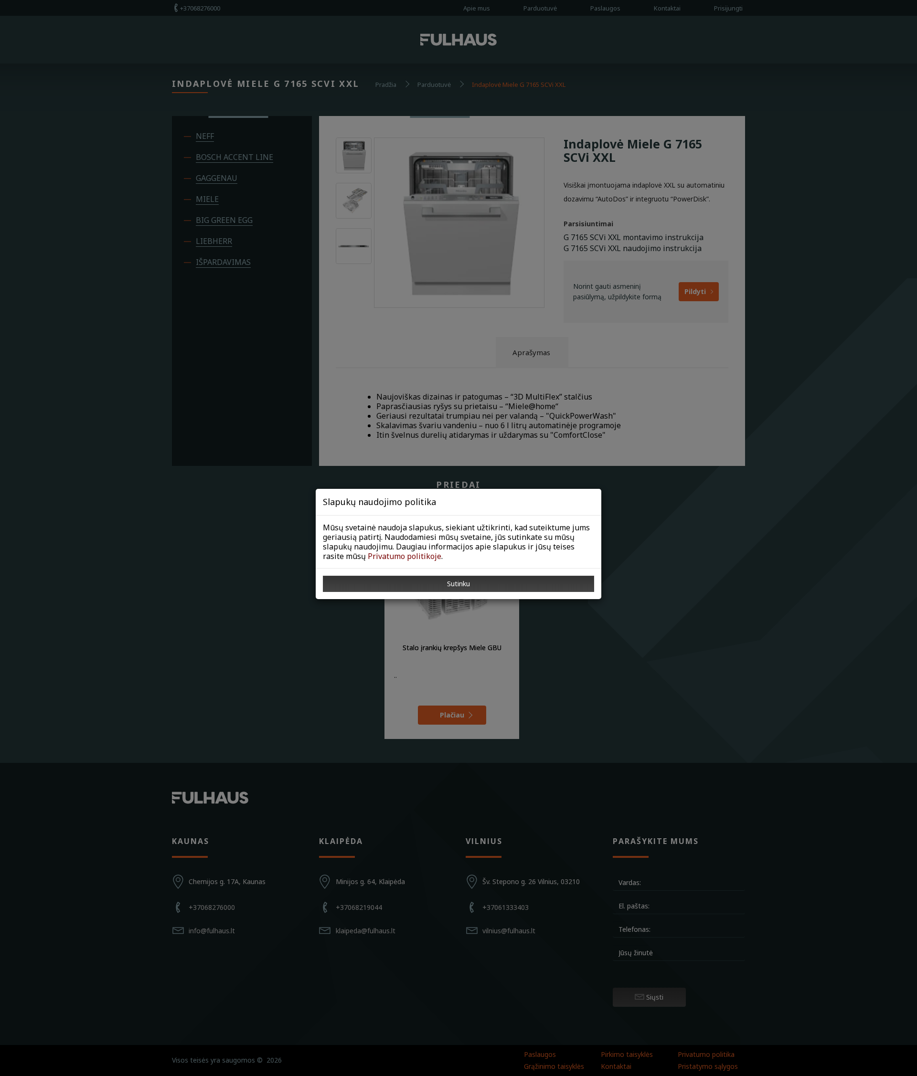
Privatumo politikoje (404, 556)
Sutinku (458, 583)
